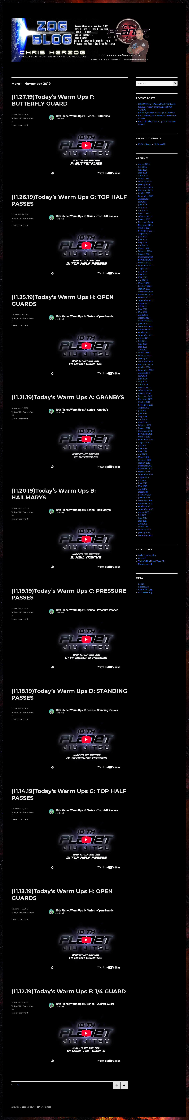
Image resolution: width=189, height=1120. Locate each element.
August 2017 (143, 477)
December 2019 (145, 396)
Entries (143, 587)
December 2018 (145, 431)
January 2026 (144, 184)
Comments (145, 590)
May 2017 (142, 486)
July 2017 (142, 480)
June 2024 (142, 239)
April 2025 (142, 210)
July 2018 (142, 445)
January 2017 (144, 498)
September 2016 (145, 509)
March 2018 (143, 457)
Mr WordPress (144, 144)
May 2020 (142, 382)
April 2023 (143, 280)
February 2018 (144, 460)
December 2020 (145, 361)
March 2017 (143, 492)
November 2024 (145, 225)
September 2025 (145, 196)
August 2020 (144, 373)
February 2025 (144, 216)
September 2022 (145, 300)
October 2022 (144, 297)
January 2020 (144, 393)
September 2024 (146, 231)
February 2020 (145, 390)
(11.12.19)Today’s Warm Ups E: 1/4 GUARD (68, 991)
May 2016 (142, 521)
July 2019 (142, 411)
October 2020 (144, 367)
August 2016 (143, 512)
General (142, 558)
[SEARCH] (175, 83)
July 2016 (142, 515)
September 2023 (145, 266)
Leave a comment (19, 125)
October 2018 (144, 437)
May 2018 (142, 451)
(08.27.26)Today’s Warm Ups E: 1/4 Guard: (156, 104)
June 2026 (142, 170)
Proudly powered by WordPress (36, 1107)
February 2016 (144, 530)
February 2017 (144, 495)
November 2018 (145, 434)
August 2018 (143, 442)
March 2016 (143, 527)
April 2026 (143, 176)
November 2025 (145, 190)
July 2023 (142, 271)
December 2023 (145, 257)
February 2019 (144, 425)
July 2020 (142, 376)
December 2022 (145, 292)
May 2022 (142, 312)
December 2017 (145, 466)
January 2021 (144, 358)
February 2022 (145, 321)
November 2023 (145, 260)
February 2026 (145, 181)
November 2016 (145, 503)
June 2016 (142, 518)
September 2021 (145, 335)
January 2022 (144, 324)
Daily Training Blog (147, 555)
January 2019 (144, 428)
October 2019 (144, 402)
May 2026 (142, 173)
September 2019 (145, 405)
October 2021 (144, 332)
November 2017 (145, 469)
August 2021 (143, 338)
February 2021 (144, 355)
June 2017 (142, 483)
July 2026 (142, 167)
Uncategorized (145, 564)
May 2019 (142, 416)
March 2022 (143, 318)
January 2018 (144, 463)
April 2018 (142, 454)
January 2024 (144, 254)
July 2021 (142, 341)
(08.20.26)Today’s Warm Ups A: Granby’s (156, 113)
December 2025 (145, 187)
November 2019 (145, 399)
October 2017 (144, 471)
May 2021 (142, 347)
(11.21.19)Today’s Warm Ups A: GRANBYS (67, 397)
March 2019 (143, 422)
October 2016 (144, 506)
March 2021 (143, 353)
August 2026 (144, 164)
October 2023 (144, 263)
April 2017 (142, 489)
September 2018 (145, 440)
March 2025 (143, 213)
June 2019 (142, 413)
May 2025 (142, 208)
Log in (141, 584)
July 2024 (142, 237)
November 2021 (145, 329)
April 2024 (143, 245)
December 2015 (145, 535)
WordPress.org (145, 592)
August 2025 (143, 199)
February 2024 (145, 251)
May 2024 (142, 242)
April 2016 (142, 524)
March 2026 (143, 179)
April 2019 (142, 419)
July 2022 (142, 306)
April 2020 (143, 384)
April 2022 (143, 315)
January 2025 (144, 219)
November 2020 (145, 364)
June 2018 (142, 448)
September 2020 (146, 370)
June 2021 (142, 344)
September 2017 (145, 474)
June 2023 (142, 274)
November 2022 (145, 295)
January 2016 (144, 532)
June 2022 (142, 309)
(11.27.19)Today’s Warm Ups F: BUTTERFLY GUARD (52, 100)
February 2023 (145, 286)
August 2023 (144, 268)
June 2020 (142, 379)
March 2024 (143, 248)
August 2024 (144, 234)
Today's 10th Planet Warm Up (151, 561)
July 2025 (142, 202)
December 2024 (145, 222)
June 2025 (142, 205)
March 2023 (143, 283)
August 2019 (143, 408)
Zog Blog (15, 1107)
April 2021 (142, 350)
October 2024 (144, 228)
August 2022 (144, 303)
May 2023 (142, 277)
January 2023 (144, 289)
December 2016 (145, 500)
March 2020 (143, 387)
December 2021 (145, 326)
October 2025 (144, 193)
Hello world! (159, 144)
